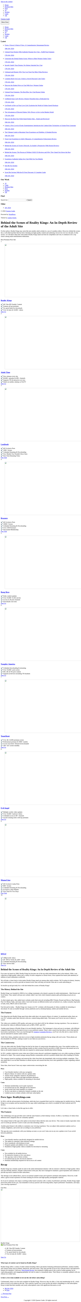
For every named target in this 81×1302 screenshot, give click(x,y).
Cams (6, 14)
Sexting (7, 12)
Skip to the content (6, 1)
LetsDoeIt (5, 444)
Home (7, 5)
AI (5, 10)
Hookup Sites (9, 7)
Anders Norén (11, 218)
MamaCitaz (5, 880)
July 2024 (8, 208)
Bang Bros (5, 592)
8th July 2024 (9, 1288)
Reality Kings (6, 300)
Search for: (4, 200)
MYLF (3, 954)
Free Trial (4, 457)
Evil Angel (5, 808)
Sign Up (3, 312)
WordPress (12, 214)
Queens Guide (5, 19)
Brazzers (4, 518)
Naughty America (8, 664)
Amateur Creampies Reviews (42, 1032)
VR (6, 15)
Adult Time (5, 372)
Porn (6, 8)
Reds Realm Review (28, 1270)
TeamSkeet (5, 736)
